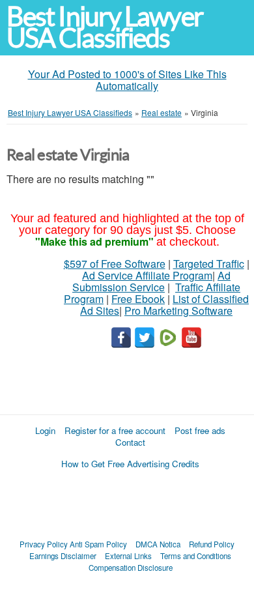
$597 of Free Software (114, 263)
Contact (130, 442)
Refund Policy (211, 544)
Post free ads (200, 430)
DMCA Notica (157, 544)
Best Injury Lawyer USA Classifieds (105, 27)
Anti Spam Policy (98, 544)
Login (45, 430)
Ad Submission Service (151, 281)
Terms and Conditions (195, 556)
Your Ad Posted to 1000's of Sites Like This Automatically (127, 79)
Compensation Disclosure (131, 567)
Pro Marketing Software (178, 310)
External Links (128, 556)
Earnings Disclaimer (62, 556)
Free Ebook (138, 298)
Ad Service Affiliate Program (147, 275)
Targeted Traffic (208, 263)
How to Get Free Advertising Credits (130, 463)
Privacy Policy (44, 544)
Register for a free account (114, 430)
